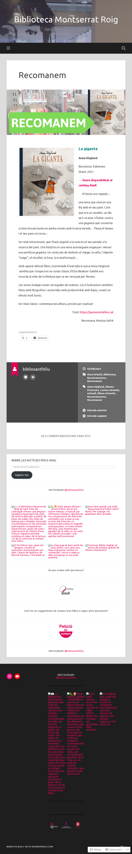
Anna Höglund (95, 386)
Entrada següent (97, 416)
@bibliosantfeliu (74, 490)
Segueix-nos (22, 475)
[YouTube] (17, 676)
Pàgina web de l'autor (33, 377)
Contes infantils (109, 390)
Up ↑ (122, 846)
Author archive (25, 377)
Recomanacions (96, 377)
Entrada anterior (97, 410)
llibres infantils (106, 393)
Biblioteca (110, 374)
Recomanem (42, 75)
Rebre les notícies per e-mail (34, 460)
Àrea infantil (94, 374)
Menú (9, 48)
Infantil (91, 393)
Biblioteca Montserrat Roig (66, 19)
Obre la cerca (122, 48)
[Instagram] (9, 676)
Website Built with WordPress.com (30, 846)
